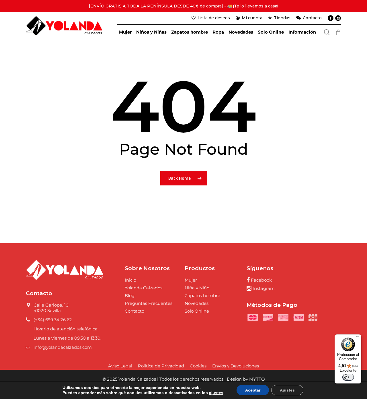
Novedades (196, 303)
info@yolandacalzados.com (63, 347)
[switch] (348, 377)
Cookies (198, 366)
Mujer (191, 280)
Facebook (261, 280)
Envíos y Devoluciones (235, 366)
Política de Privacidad (161, 366)
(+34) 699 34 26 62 (53, 319)
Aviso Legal (120, 366)
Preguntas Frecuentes (148, 303)
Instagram (263, 288)
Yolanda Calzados (143, 287)
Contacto (134, 311)
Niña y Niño (197, 287)
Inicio (130, 280)
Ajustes (287, 390)
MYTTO (257, 379)
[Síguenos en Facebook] (330, 18)
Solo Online (197, 311)
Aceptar (252, 390)
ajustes (216, 392)
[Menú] (357, 337)
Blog (129, 295)
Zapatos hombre (202, 295)
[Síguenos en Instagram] (338, 18)
